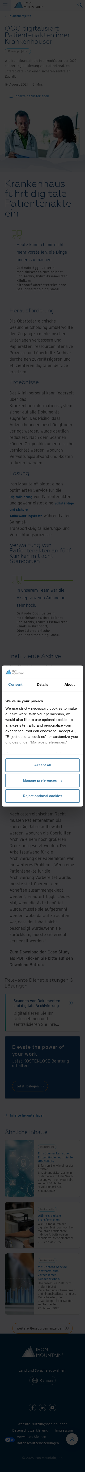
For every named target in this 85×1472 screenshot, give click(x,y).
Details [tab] (42, 684)
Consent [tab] (15, 684)
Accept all (42, 765)
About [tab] (69, 684)
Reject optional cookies (42, 796)
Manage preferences (40, 780)
